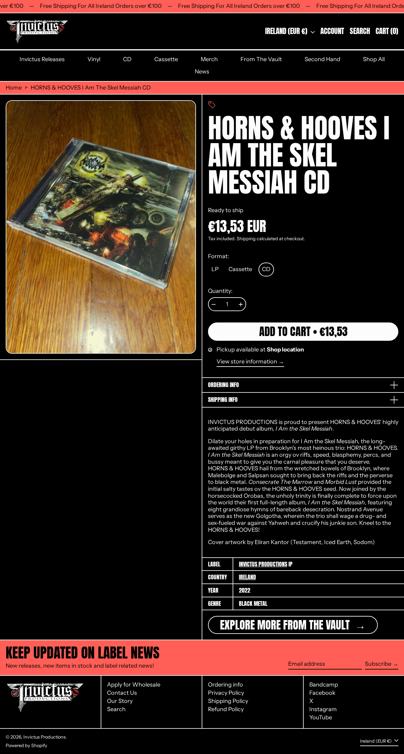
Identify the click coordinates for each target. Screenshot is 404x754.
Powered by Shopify (26, 745)
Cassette (166, 59)
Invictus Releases (42, 59)
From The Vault (261, 59)
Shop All (374, 59)
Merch (209, 59)
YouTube (320, 717)
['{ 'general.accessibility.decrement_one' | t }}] (213, 304)
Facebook (322, 693)
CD (127, 59)
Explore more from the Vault (286, 625)
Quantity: (220, 291)
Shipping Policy (228, 701)
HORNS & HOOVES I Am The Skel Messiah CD (91, 87)
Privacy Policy (226, 692)
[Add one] (241, 304)
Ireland (247, 577)
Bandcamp (323, 685)
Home (14, 87)
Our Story (120, 701)
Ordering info (225, 684)
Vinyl (93, 59)
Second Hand (322, 59)
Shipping (246, 238)
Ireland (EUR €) (287, 31)
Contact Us (122, 692)
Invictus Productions (263, 564)
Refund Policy (226, 709)
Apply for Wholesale (133, 684)
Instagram (323, 709)
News (202, 71)
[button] (360, 31)
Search (116, 709)
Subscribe (378, 664)
